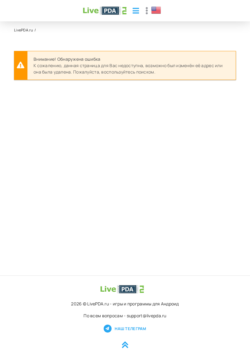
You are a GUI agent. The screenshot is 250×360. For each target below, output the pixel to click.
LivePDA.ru (23, 30)
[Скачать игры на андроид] (105, 10)
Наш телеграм (130, 328)
